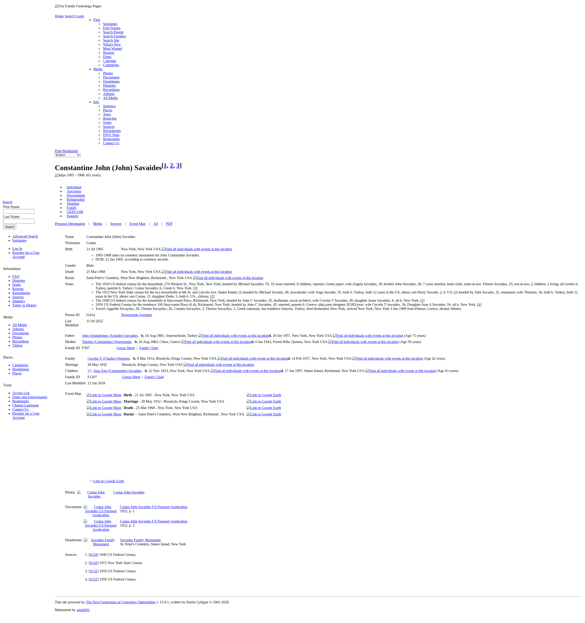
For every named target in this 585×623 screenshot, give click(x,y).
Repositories (21, 293)
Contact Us (20, 409)
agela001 (83, 610)
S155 (93, 579)
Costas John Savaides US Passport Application (153, 507)
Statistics (18, 301)
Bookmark (70, 151)
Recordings (20, 341)
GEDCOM (75, 212)
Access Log (20, 393)
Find (96, 20)
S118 (93, 555)
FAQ (16, 276)
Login (79, 16)
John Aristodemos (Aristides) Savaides (110, 336)
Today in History (24, 305)
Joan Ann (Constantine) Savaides (117, 371)
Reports (18, 289)
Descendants (76, 195)
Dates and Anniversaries (29, 397)
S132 (93, 571)
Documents (20, 333)
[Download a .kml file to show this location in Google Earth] (264, 395)
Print (58, 151)
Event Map (138, 224)
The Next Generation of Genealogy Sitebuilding (120, 602)
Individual (74, 187)
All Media (19, 325)
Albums (18, 329)
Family (72, 208)
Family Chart (148, 348)
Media (97, 69)
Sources (18, 297)
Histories (18, 280)
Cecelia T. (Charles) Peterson (109, 358)
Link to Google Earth (108, 481)
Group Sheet (126, 348)
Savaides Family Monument (140, 540)
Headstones (20, 369)
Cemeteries (20, 365)
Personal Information (70, 224)
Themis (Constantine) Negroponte (106, 342)
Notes (16, 285)
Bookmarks (20, 401)
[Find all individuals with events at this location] (197, 249)
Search (7, 202)
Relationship (76, 199)
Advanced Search (25, 236)
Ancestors (74, 191)
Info (96, 102)
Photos (17, 337)
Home (59, 16)
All (155, 224)
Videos (17, 345)
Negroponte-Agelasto (136, 315)
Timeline (73, 204)
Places (16, 373)
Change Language (25, 405)
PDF (169, 224)
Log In (17, 249)
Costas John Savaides (128, 492)
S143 (93, 563)
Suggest (72, 216)
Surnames (19, 240)
